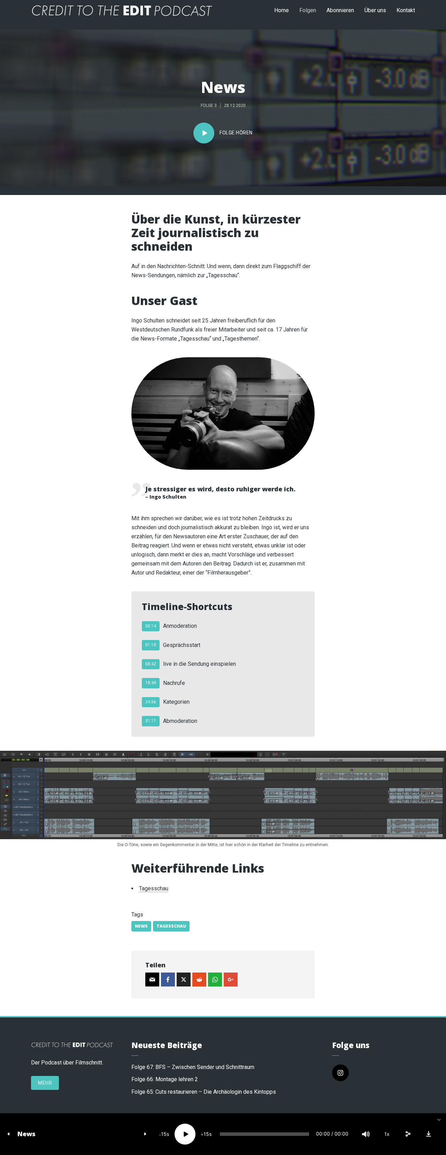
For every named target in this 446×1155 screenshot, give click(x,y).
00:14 (150, 626)
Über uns (375, 10)
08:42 (150, 664)
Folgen (307, 10)
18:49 (150, 682)
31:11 (150, 720)
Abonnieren (340, 10)
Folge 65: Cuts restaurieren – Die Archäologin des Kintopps (203, 1091)
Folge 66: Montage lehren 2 (164, 1079)
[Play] (185, 1134)
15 (164, 1134)
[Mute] (365, 1134)
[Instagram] (340, 1072)
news (141, 926)
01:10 (150, 644)
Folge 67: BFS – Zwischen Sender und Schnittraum (192, 1067)
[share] (407, 1134)
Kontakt (406, 10)
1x (387, 1134)
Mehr (45, 1083)
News (26, 1134)
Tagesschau (153, 888)
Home (281, 10)
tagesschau (171, 926)
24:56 (150, 702)
